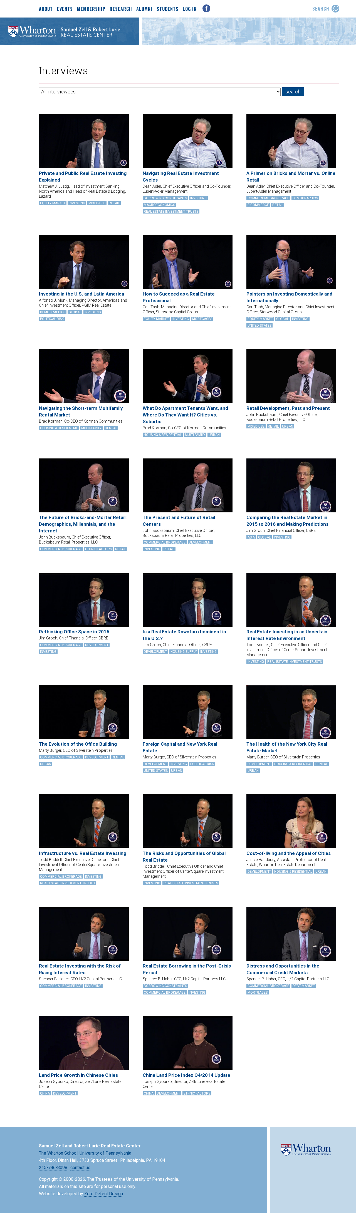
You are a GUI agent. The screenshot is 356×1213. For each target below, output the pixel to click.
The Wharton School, (58, 1153)
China (45, 1093)
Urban (214, 435)
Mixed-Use (96, 203)
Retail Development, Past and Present (288, 408)
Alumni (144, 9)
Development (200, 542)
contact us (80, 1167)
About (46, 9)
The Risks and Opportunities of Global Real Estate (184, 856)
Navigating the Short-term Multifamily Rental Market (81, 411)
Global (75, 312)
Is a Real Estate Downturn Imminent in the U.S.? (184, 635)
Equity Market (52, 203)
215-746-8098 (53, 1167)
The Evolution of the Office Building (78, 744)
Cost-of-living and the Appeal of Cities (288, 853)
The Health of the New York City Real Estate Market (286, 747)
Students (168, 9)
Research (121, 9)
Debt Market (304, 986)
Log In (190, 9)
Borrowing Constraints (165, 198)
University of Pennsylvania (105, 1153)
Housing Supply (183, 652)
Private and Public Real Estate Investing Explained (83, 176)
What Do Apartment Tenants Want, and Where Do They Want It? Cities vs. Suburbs (185, 414)
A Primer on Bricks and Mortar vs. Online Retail (290, 176)
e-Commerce (258, 205)
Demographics (305, 198)
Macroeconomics (159, 205)
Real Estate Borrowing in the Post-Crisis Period (187, 969)
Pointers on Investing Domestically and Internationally (289, 297)
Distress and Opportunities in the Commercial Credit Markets (282, 969)
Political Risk (52, 319)
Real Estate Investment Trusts (171, 212)
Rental (111, 428)
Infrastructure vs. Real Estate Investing (82, 853)
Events (65, 9)
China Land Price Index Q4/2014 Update (186, 1075)
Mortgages (202, 319)
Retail (114, 203)
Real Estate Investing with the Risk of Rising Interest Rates (80, 969)
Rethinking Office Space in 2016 (74, 631)
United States (259, 326)
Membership (91, 9)
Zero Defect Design (103, 1193)
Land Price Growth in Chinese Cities (78, 1075)
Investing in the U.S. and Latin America (81, 294)
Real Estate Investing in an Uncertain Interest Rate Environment (286, 635)
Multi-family (91, 428)
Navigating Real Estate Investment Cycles (181, 176)
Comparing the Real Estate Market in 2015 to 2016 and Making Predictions (287, 521)
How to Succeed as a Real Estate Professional (179, 297)
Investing (77, 203)
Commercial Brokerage (268, 198)
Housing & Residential (59, 428)
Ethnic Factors (98, 549)
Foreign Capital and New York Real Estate (180, 747)
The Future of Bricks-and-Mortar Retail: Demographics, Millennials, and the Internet (83, 524)
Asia (251, 537)
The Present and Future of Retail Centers (179, 521)
